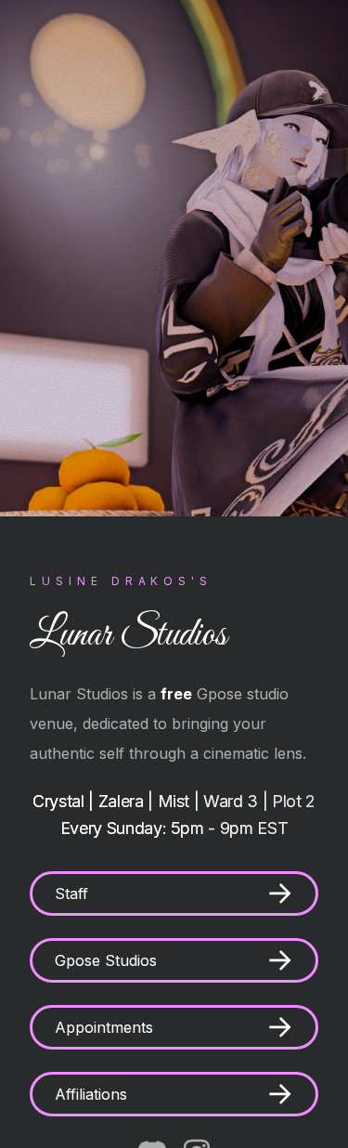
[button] (174, 893)
